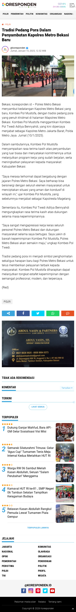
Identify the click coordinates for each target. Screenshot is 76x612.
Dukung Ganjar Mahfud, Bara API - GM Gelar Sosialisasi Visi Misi (29, 429)
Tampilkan (66, 388)
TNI (4, 575)
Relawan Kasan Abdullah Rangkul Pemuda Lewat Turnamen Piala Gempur (29, 512)
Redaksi (42, 602)
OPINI (5, 556)
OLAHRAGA (44, 551)
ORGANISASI (56, 14)
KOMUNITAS (41, 14)
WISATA (42, 575)
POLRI (5, 14)
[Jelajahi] (72, 5)
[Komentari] (67, 313)
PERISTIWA (8, 565)
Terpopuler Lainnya (38, 528)
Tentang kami (55, 602)
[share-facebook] (23, 313)
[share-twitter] (38, 313)
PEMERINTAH (17, 14)
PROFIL (42, 570)
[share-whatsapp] (52, 313)
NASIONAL (69, 14)
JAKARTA (7, 546)
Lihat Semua (38, 407)
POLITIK (29, 14)
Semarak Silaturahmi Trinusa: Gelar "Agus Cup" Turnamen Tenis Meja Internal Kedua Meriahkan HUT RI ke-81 (30, 453)
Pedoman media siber (25, 602)
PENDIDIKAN (44, 561)
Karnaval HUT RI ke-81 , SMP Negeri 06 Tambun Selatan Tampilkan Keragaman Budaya (30, 492)
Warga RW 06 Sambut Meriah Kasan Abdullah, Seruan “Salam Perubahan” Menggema (28, 472)
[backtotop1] (73, 608)
